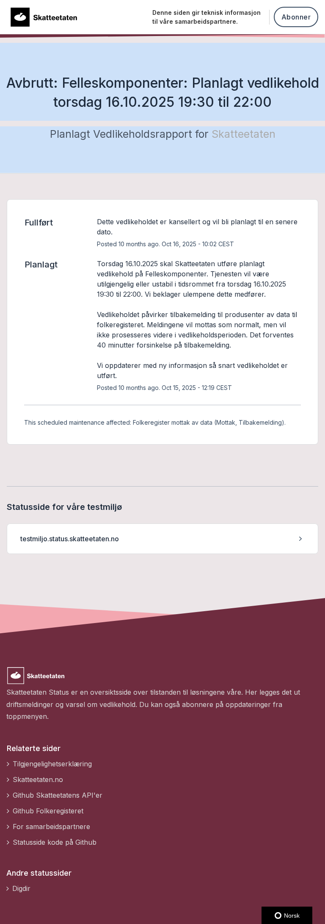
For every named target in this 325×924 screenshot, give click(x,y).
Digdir (21, 888)
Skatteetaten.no (38, 779)
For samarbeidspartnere (51, 826)
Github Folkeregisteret (48, 811)
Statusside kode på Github (54, 842)
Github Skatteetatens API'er (57, 795)
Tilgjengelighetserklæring (52, 764)
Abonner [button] (296, 17)
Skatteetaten (243, 134)
